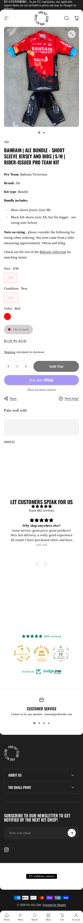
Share (13, 398)
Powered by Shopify (54, 904)
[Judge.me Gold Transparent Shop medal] (22, 653)
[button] (38, 564)
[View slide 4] (48, 723)
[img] (41, 506)
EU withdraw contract (41, 876)
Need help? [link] (72, 398)
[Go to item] (39, 132)
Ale (6, 142)
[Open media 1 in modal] (72, 34)
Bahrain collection (53, 252)
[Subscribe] (72, 833)
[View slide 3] (44, 723)
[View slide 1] (34, 723)
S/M (10, 277)
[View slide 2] (39, 723)
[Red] (7, 316)
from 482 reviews (41, 510)
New (11, 297)
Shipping (9, 352)
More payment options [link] (41, 389)
